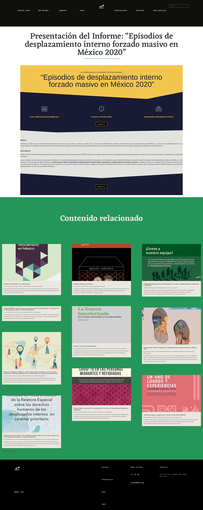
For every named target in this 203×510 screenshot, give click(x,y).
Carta (19, 312)
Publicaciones (27, 286)
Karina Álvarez (89, 58)
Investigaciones (106, 348)
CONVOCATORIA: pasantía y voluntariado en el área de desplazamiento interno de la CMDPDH (171, 285)
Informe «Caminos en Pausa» (83, 284)
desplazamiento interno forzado (42, 439)
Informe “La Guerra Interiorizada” (85, 346)
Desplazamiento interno (108, 58)
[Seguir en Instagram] (138, 474)
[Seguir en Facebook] (132, 474)
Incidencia (38, 312)
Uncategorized (123, 348)
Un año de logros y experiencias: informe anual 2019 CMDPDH (165, 415)
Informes (117, 58)
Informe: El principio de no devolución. (17, 284)
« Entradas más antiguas (8, 451)
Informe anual (165, 417)
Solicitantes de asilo (37, 286)
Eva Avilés (8, 286)
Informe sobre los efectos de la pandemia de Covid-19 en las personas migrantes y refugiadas (101, 409)
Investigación (98, 348)
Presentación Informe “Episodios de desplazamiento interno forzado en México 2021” (170, 348)
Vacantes (174, 288)
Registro (101, 124)
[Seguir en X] (135, 474)
